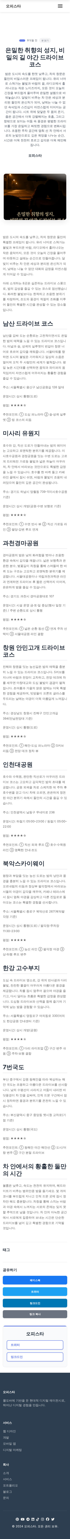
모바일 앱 (9, 1443)
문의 (6, 1498)
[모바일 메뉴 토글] (60, 6)
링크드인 (35, 1303)
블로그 (7, 1491)
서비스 (7, 1479)
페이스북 (35, 1280)
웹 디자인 (9, 1431)
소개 (6, 1473)
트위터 (35, 1291)
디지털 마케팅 (12, 1450)
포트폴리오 (10, 1485)
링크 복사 (35, 1314)
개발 (6, 1437)
